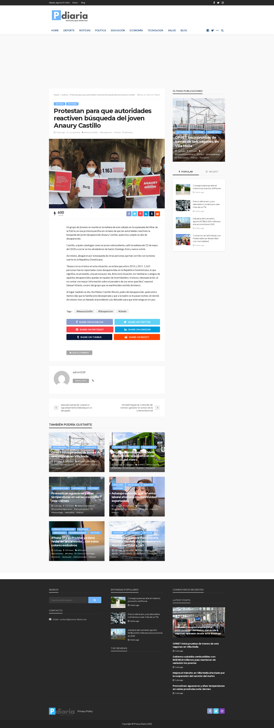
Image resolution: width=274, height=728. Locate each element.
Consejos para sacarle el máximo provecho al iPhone (207, 187)
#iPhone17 (82, 550)
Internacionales (78, 533)
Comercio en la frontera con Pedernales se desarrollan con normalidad (207, 238)
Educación (118, 30)
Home (75, 2)
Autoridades (59, 447)
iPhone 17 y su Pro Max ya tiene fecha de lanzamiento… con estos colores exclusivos (75, 541)
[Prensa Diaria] (70, 16)
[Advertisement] (137, 58)
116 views (69, 506)
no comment (74, 132)
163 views (129, 550)
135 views (129, 506)
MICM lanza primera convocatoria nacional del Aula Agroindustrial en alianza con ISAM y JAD (136, 541)
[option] (199, 130)
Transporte (90, 447)
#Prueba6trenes (68, 464)
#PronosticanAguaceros (61, 509)
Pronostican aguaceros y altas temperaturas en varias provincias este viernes (75, 497)
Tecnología (155, 30)
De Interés (118, 485)
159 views (69, 550)
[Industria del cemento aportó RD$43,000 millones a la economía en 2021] (183, 222)
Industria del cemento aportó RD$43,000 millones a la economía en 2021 (206, 221)
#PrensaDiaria (153, 464)
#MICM (115, 553)
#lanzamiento (57, 553)
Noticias (84, 30)
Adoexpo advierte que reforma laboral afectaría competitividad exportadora (134, 497)
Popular (187, 171)
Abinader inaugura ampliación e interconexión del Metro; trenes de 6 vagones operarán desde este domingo (198, 630)
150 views (129, 464)
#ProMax (69, 553)
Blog (83, 2)
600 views (128, 132)
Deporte (69, 30)
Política (100, 30)
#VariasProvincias (81, 509)
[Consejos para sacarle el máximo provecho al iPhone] (183, 189)
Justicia (59, 104)
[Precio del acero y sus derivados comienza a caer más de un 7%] (183, 205)
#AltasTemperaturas (86, 506)
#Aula (140, 550)
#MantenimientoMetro (87, 461)
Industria (148, 485)
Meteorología (60, 488)
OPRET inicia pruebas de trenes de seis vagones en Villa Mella (75, 454)
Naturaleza (78, 488)
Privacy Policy (85, 711)
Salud (172, 30)
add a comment (80, 352)
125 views (69, 461)
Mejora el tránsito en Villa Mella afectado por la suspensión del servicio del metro (133, 456)
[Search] (222, 30)
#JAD (154, 550)
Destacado (119, 447)
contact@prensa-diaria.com (73, 619)
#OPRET (55, 464)
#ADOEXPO (143, 506)
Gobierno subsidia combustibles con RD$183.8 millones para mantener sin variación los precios (194, 659)
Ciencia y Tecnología (63, 529)
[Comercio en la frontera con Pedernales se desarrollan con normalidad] (183, 239)
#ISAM (147, 550)
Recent (213, 171)
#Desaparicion (106, 132)
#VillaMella (116, 468)
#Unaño (117, 132)
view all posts (81, 381)
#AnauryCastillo (91, 132)
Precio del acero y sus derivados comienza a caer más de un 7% (206, 204)
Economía (136, 30)
